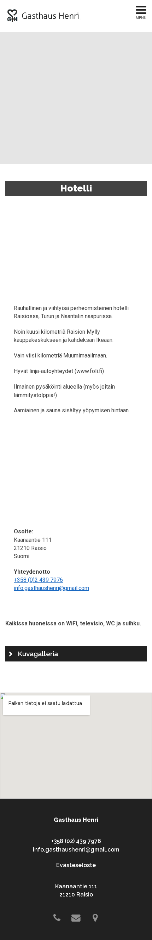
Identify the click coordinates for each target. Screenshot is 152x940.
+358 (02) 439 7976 (76, 841)
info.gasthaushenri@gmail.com (51, 588)
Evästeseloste (76, 865)
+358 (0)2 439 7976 (38, 580)
